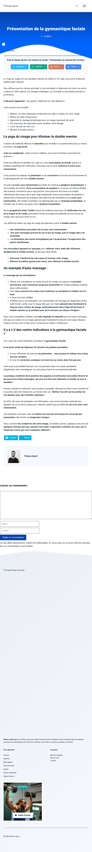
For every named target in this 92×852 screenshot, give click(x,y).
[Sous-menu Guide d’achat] (14, 776)
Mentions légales (56, 755)
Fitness (47, 36)
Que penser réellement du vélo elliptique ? (45, 101)
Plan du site (54, 758)
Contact (53, 761)
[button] (76, 6)
